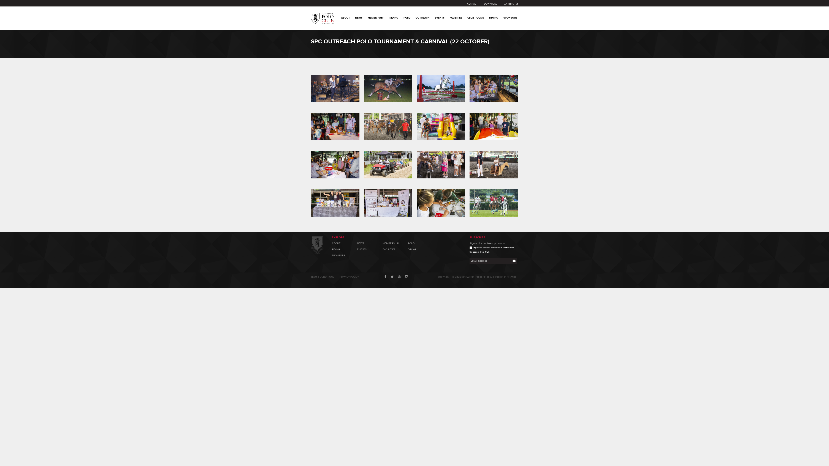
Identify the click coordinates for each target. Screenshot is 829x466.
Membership (391, 243)
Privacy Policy (349, 277)
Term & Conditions (322, 277)
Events (362, 249)
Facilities (389, 249)
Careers (509, 3)
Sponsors (338, 255)
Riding (336, 249)
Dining (412, 249)
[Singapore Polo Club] (322, 15)
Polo (411, 243)
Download (490, 3)
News (360, 243)
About (336, 243)
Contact (472, 3)
